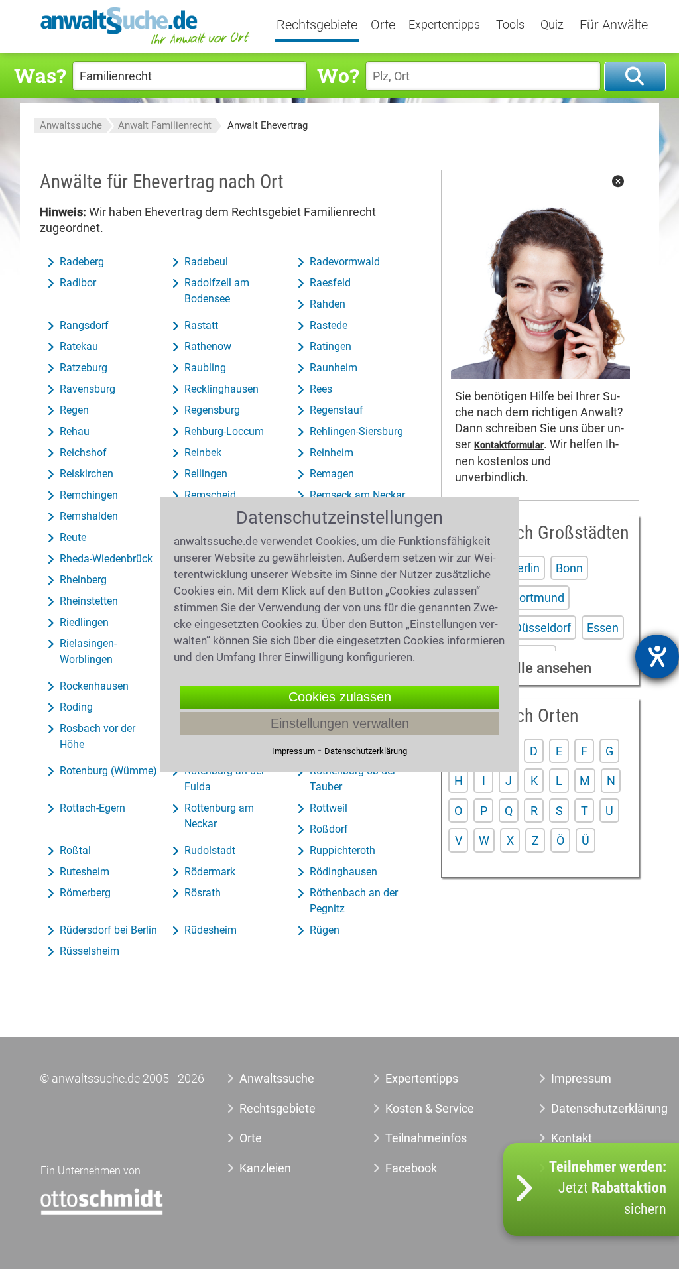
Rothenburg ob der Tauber (353, 778)
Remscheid (210, 495)
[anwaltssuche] (146, 43)
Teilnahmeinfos (426, 1138)
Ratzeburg (83, 367)
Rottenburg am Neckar (219, 816)
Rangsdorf (84, 325)
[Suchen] (635, 76)
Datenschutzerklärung (588, 1108)
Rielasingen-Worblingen (88, 651)
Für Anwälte (614, 25)
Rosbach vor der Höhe (97, 736)
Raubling (205, 367)
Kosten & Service (429, 1108)
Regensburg (212, 410)
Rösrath (202, 892)
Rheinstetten (89, 601)
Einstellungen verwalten (340, 723)
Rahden (327, 304)
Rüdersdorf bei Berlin (108, 930)
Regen (74, 410)
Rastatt (201, 325)
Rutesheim (84, 871)
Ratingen (330, 346)
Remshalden (89, 516)
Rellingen (205, 473)
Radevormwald (345, 261)
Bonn (569, 568)
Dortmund (537, 598)
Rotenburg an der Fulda (224, 778)
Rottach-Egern (92, 808)
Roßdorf (329, 829)
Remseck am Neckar (357, 495)
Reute (73, 537)
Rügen (325, 930)
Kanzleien (265, 1168)
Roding (76, 707)
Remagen (332, 473)
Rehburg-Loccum (224, 431)
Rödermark (209, 871)
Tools (510, 24)
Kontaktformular (509, 445)
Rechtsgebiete (317, 25)
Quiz (552, 24)
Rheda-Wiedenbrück (106, 558)
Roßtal (75, 850)
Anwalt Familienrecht (165, 125)
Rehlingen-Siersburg (356, 431)
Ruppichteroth (342, 850)
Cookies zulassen (339, 697)
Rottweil (328, 808)
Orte (383, 25)
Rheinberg (83, 580)
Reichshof (83, 452)
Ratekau (79, 346)
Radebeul (206, 261)
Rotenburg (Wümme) (108, 770)
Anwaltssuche (71, 125)
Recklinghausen (221, 389)
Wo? (338, 75)
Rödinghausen (343, 871)
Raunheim (333, 367)
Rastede (328, 325)
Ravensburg (87, 389)
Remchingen (89, 495)
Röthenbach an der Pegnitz (354, 900)
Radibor (78, 282)
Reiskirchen (86, 473)
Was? (40, 75)
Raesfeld (330, 282)
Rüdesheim (210, 930)
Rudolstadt (209, 850)
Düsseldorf (542, 627)
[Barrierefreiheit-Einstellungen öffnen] (657, 656)
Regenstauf (336, 410)
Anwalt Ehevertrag (267, 125)
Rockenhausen (94, 686)
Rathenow (207, 346)
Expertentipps (444, 24)
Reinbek (202, 452)
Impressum (581, 1078)
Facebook (411, 1168)
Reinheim (331, 452)
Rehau (75, 431)
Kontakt (571, 1138)
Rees (321, 389)
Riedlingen (84, 622)
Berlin (525, 568)
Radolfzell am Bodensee (216, 290)
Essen (603, 627)
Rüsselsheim (89, 951)
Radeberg (82, 261)
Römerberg (85, 892)
